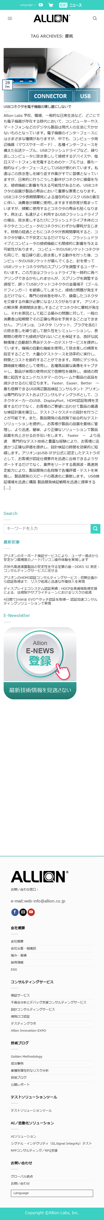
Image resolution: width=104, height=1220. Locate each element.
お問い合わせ (20, 1183)
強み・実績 (19, 955)
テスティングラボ (23, 1023)
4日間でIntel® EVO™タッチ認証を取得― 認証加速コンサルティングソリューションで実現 (50, 601)
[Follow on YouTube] (41, 5)
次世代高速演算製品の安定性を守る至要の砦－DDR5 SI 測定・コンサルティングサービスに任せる (52, 568)
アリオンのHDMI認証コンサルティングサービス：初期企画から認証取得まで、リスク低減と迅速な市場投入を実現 (50, 579)
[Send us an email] (23, 912)
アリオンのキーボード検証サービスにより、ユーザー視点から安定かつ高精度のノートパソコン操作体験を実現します (51, 557)
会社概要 (17, 941)
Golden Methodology (26, 1056)
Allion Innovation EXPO (28, 1031)
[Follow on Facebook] (15, 912)
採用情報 (17, 962)
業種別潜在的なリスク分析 (30, 1070)
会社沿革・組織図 (23, 948)
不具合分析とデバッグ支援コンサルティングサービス (48, 1002)
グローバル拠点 (22, 1176)
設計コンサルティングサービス (33, 1009)
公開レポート (20, 1085)
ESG (14, 969)
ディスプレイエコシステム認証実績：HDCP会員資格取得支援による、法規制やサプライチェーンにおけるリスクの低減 (50, 590)
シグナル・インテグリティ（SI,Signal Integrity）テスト (51, 1143)
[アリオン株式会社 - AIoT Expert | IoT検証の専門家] (52, 18)
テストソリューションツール (31, 1110)
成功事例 (17, 1063)
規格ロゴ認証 (20, 1016)
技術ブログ (19, 1078)
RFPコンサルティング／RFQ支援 (34, 1150)
